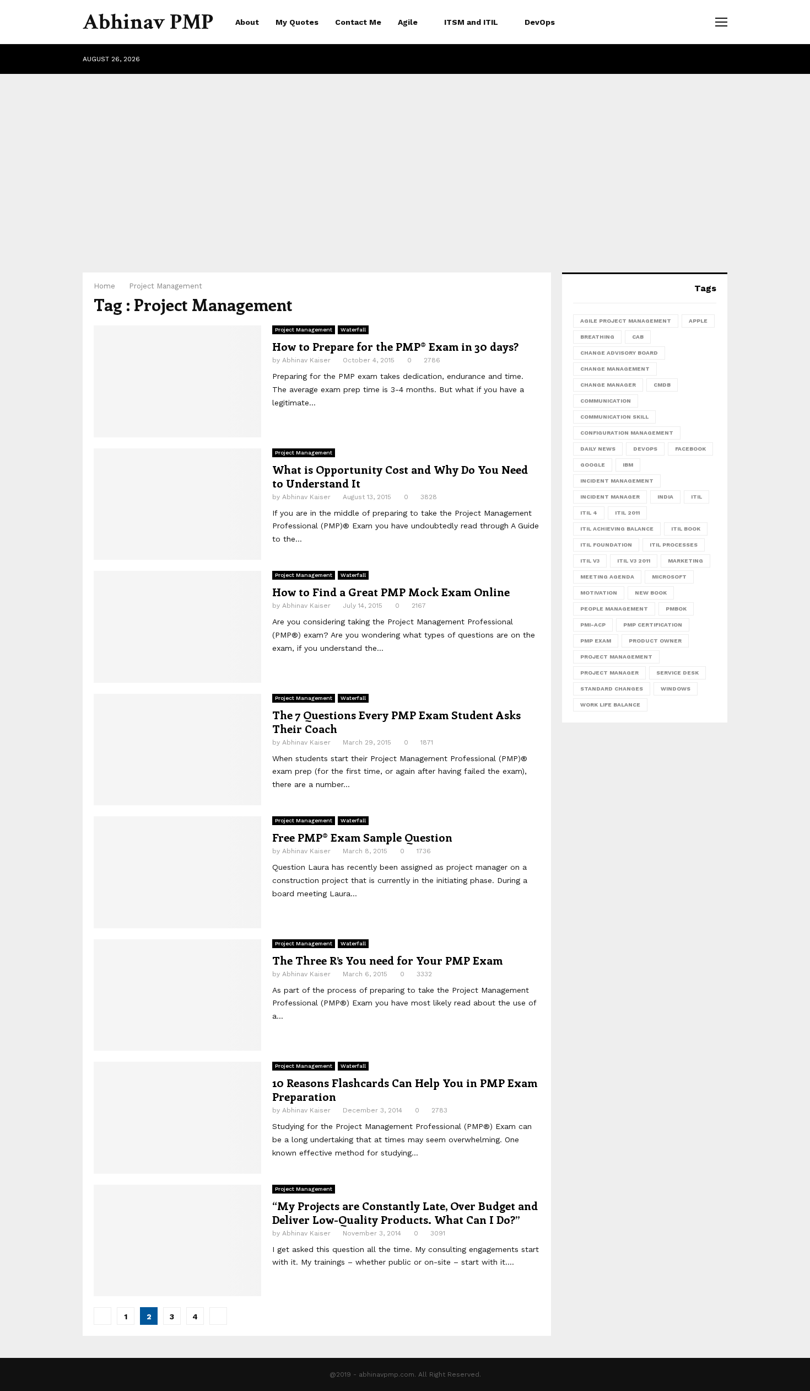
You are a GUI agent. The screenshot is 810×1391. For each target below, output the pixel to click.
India (665, 497)
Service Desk (677, 673)
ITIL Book (685, 529)
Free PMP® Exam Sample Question (362, 837)
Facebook (690, 449)
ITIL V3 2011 (633, 561)
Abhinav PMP (148, 22)
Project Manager (609, 673)
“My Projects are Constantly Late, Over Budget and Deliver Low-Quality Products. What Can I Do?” (405, 1212)
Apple (698, 321)
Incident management (617, 481)
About (247, 22)
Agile (408, 22)
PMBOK (676, 609)
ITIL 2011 (627, 513)
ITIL (696, 497)
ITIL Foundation (606, 545)
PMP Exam (595, 641)
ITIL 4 (588, 513)
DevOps (540, 22)
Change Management (615, 369)
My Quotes (297, 22)
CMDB (662, 385)
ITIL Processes (674, 545)
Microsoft (669, 577)
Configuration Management (626, 433)
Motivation (598, 593)
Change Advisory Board (619, 353)
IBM (628, 465)
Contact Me (358, 22)
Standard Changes (611, 689)
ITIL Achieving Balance (617, 529)
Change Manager (608, 385)
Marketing (685, 561)
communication (605, 401)
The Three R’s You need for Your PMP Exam (387, 960)
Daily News (597, 449)
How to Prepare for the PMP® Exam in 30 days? (395, 346)
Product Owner (655, 641)
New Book (651, 593)
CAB (638, 337)
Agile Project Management (625, 321)
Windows (675, 689)
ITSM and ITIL (471, 22)
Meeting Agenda (607, 577)
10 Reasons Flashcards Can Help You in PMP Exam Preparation (404, 1089)
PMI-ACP (593, 625)
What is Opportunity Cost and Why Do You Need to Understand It (400, 476)
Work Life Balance (610, 705)
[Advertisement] (405, 162)
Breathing (597, 337)
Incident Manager (610, 497)
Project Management (303, 330)
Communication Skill (614, 417)
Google (592, 465)
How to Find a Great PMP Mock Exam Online (391, 591)
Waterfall (353, 330)
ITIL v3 (590, 561)
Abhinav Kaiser (306, 360)
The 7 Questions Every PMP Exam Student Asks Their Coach (396, 721)
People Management (614, 609)
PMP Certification (652, 625)
